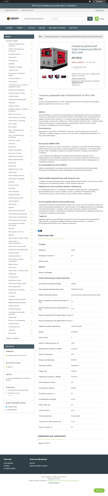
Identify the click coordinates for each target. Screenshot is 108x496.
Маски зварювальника (16, 159)
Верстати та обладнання (17, 320)
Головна (9, 28)
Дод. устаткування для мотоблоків (16, 136)
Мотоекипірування (15, 286)
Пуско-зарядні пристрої (16, 175)
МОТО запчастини (15, 114)
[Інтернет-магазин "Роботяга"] (13, 22)
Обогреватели (13, 277)
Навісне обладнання (15, 150)
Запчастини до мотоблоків (17, 117)
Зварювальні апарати (16, 156)
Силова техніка (14, 96)
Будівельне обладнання (16, 90)
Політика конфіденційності (71, 480)
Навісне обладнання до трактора (16, 45)
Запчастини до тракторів (17, 120)
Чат (100, 490)
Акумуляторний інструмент (17, 299)
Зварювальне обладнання (17, 99)
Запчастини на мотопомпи (17, 246)
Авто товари (13, 124)
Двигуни (11, 207)
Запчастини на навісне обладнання (16, 260)
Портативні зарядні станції (17, 283)
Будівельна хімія (14, 194)
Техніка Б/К (12, 293)
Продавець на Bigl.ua (54, 479)
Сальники (12, 296)
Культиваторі (13, 60)
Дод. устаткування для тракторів (16, 131)
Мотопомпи (12, 166)
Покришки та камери (15, 67)
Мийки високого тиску (16, 169)
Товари (20, 28)
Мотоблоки (12, 147)
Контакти (73, 28)
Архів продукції (14, 191)
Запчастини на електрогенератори (15, 242)
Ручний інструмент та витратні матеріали (18, 110)
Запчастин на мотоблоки (17, 210)
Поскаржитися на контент (54, 480)
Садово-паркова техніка (17, 93)
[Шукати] (90, 19)
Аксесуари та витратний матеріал (16, 313)
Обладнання (13, 81)
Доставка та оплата (57, 28)
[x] (41, 231)
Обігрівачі (12, 103)
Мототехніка (13, 127)
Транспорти (12, 57)
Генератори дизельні (52, 36)
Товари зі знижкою (12, 338)
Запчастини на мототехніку (17, 220)
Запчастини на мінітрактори (18, 214)
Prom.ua (63, 477)
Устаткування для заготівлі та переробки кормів (18, 86)
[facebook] (39, 231)
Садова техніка (14, 253)
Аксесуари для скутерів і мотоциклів (17, 224)
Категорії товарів (12, 41)
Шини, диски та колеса (16, 232)
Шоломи (11, 228)
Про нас (31, 28)
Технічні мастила (14, 327)
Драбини (11, 63)
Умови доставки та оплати (38, 465)
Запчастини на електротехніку (18, 270)
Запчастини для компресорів (18, 249)
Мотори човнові (14, 185)
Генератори (12, 163)
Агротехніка (12, 267)
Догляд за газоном (15, 153)
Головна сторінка (9, 468)
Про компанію (8, 463)
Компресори (13, 172)
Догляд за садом (14, 140)
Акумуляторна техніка (16, 198)
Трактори (12, 143)
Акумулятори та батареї (17, 290)
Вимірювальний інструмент (17, 302)
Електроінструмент (15, 78)
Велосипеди (13, 204)
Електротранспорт (15, 54)
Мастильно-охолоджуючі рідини (17, 74)
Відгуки (42, 28)
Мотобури (12, 188)
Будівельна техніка (15, 280)
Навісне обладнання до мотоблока (16, 50)
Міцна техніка (13, 264)
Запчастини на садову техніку (18, 238)
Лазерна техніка (14, 106)
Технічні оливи (13, 70)
